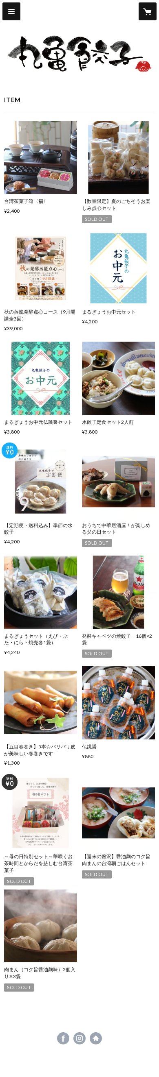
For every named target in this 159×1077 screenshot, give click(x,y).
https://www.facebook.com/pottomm (63, 1038)
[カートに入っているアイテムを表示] (148, 11)
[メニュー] (11, 11)
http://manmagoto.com (96, 1038)
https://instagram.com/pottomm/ (79, 1038)
